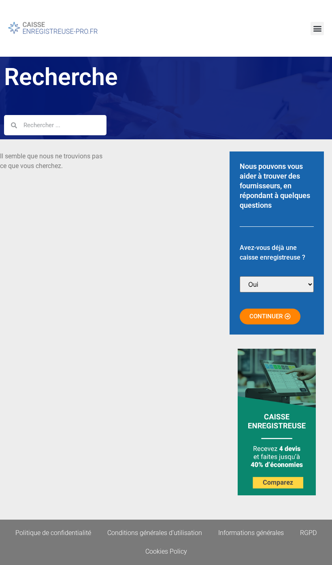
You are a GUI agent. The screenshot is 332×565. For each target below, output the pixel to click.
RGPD (308, 533)
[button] (317, 28)
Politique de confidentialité (53, 533)
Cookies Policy (166, 551)
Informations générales (251, 533)
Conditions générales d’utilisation (154, 533)
